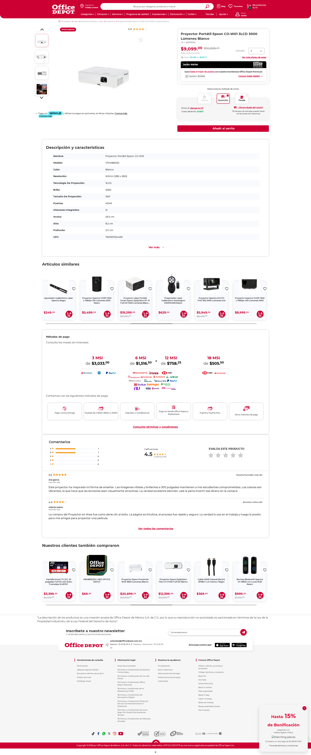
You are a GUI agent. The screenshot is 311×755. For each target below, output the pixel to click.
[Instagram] (114, 733)
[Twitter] (109, 733)
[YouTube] (121, 733)
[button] (42, 29)
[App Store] (222, 645)
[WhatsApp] (104, 733)
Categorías (86, 14)
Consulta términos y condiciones (155, 426)
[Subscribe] (243, 632)
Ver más (154, 247)
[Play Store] (239, 645)
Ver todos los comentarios (155, 528)
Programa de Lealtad (137, 14)
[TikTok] (93, 733)
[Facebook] (98, 733)
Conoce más (45, 116)
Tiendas (210, 14)
